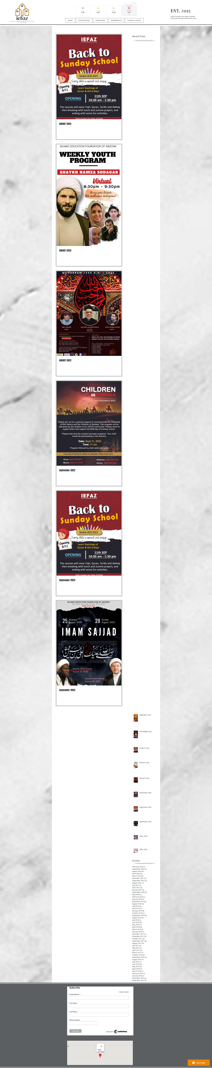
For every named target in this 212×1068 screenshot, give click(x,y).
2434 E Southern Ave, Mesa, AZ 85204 (183, 16)
